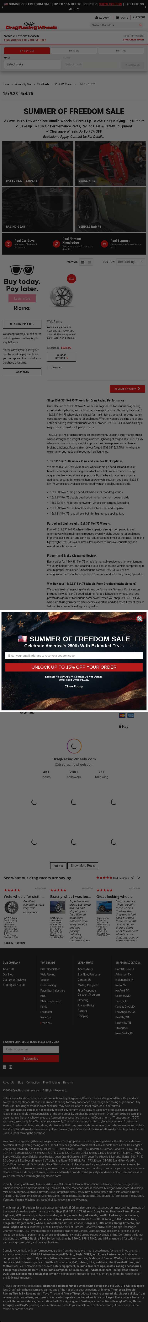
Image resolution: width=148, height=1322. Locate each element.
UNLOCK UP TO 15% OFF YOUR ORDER (74, 666)
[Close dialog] (139, 618)
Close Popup (74, 686)
